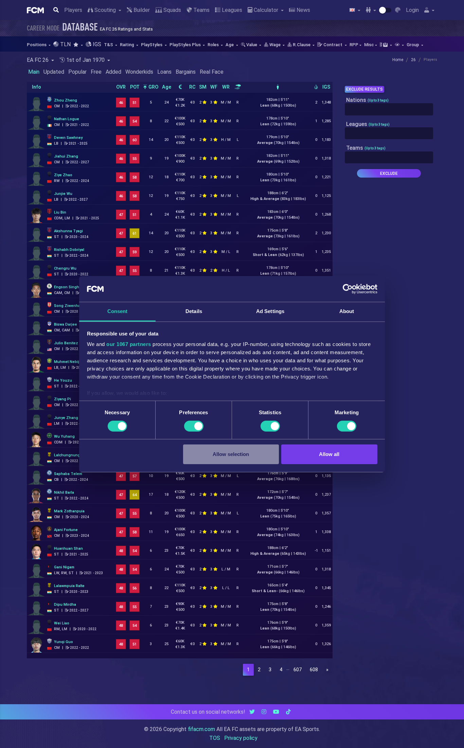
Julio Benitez (66, 343)
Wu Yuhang (64, 436)
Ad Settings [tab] (270, 311)
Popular (77, 72)
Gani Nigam (64, 567)
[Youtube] (276, 712)
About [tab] (346, 311)
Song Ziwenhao (68, 306)
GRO (152, 87)
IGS (326, 87)
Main (33, 72)
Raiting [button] (127, 44)
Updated (53, 72)
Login (412, 10)
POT (135, 87)
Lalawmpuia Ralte (69, 586)
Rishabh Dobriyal (69, 250)
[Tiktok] (288, 712)
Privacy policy (240, 738)
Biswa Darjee (65, 324)
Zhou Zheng (65, 100)
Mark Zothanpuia (69, 511)
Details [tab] (193, 311)
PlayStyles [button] (152, 44)
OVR (121, 87)
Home (397, 59)
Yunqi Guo (63, 642)
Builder (141, 10)
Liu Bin (60, 212)
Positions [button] (37, 44)
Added (113, 72)
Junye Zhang (66, 418)
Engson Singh (66, 287)
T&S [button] (109, 44)
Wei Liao (61, 623)
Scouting (105, 10)
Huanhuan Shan (68, 548)
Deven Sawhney (68, 137)
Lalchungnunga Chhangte (77, 455)
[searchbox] (348, 109)
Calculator (266, 10)
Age (166, 87)
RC (192, 87)
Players (73, 10)
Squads (171, 10)
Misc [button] (369, 44)
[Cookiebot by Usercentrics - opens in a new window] (347, 289)
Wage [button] (275, 44)
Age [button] (230, 44)
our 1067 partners (128, 344)
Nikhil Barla (64, 492)
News (302, 10)
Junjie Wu (63, 193)
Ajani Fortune (66, 530)
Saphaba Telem (68, 474)
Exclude (389, 173)
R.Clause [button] (301, 44)
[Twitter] (252, 712)
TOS (214, 738)
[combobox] (389, 109)
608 (314, 670)
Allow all (329, 454)
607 (297, 670)
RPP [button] (354, 44)
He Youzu (63, 380)
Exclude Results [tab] (364, 89)
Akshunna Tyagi (68, 231)
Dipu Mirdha (65, 604)
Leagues (231, 10)
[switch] (193, 426)
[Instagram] (264, 712)
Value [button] (251, 44)
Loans (164, 72)
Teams (201, 10)
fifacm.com (201, 729)
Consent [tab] (117, 311)
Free (96, 72)
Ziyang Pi (62, 399)
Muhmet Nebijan (69, 362)
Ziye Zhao (63, 175)
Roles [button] (214, 44)
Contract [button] (332, 44)
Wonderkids (139, 72)
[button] (78, 44)
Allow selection (231, 454)
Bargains (186, 72)
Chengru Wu (65, 268)
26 (413, 59)
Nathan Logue (66, 119)
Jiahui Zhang (66, 156)
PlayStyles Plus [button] (185, 44)
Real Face (212, 72)
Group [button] (413, 44)
